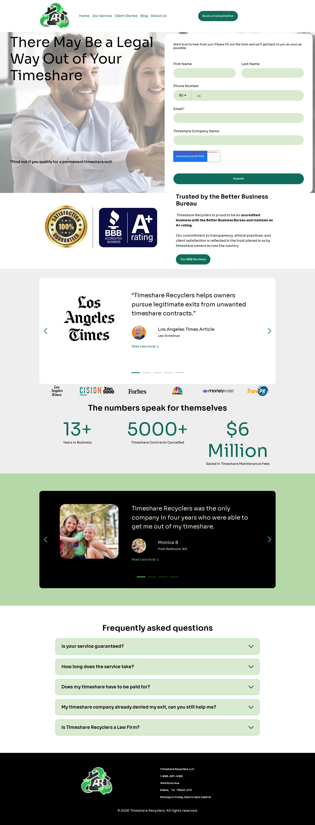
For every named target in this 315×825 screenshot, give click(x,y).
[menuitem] (84, 16)
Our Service (102, 16)
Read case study (144, 346)
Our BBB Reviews (193, 259)
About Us (159, 16)
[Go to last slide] (46, 331)
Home (84, 16)
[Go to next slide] (269, 331)
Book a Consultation (218, 16)
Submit (238, 179)
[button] (157, 646)
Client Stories (126, 16)
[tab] (135, 372)
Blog (144, 16)
